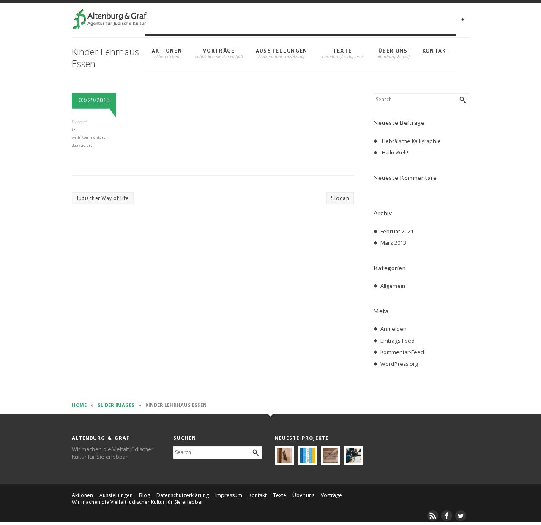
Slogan (340, 198)
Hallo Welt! (395, 152)
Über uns (392, 50)
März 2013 (393, 242)
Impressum (228, 495)
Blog (144, 495)
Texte (342, 50)
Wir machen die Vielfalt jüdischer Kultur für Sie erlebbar (137, 502)
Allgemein (392, 286)
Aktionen (167, 50)
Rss (433, 515)
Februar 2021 (396, 231)
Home (79, 405)
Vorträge (219, 50)
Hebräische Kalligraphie (411, 141)
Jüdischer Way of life (103, 198)
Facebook (447, 515)
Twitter (461, 515)
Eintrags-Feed (397, 340)
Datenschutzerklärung (182, 495)
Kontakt (436, 50)
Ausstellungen (282, 50)
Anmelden (393, 329)
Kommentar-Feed (402, 352)
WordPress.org (399, 364)
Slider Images (116, 405)
